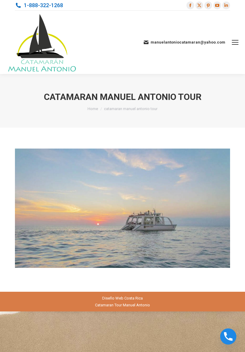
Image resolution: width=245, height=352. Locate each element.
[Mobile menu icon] (235, 42)
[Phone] (228, 336)
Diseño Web (112, 298)
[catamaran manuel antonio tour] (122, 208)
